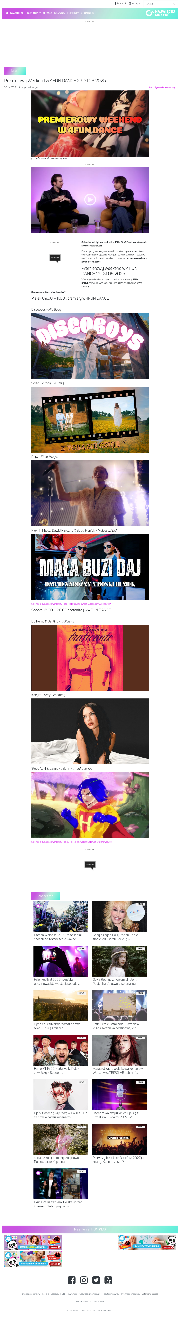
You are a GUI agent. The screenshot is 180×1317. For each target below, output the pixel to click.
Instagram (136, 3)
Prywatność (72, 1294)
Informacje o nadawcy (130, 1294)
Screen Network (83, 1302)
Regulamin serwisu (111, 1294)
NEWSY (47, 13)
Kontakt (45, 1294)
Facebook (121, 3)
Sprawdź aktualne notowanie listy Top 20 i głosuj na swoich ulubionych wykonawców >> (71, 842)
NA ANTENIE (17, 13)
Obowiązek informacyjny (90, 1294)
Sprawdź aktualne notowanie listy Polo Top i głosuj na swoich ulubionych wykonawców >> (72, 604)
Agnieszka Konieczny (165, 87)
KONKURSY (34, 13)
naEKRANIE (98, 1302)
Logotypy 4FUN (58, 1294)
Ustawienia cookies (150, 1294)
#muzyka (33, 87)
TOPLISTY (73, 13)
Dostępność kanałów (31, 1294)
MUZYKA (59, 13)
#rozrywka (24, 87)
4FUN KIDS (87, 13)
